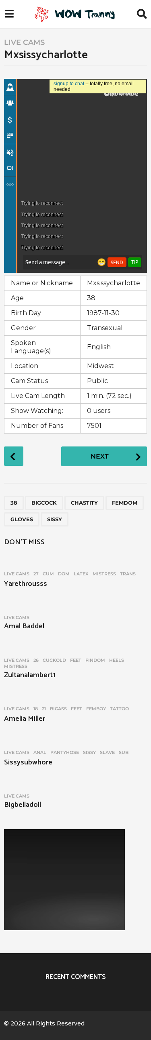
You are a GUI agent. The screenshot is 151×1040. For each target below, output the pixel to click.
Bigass (58, 708)
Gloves (21, 519)
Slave (107, 752)
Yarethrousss (25, 584)
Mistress (104, 573)
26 (36, 660)
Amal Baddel (24, 626)
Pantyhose (64, 752)
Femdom (124, 502)
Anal (39, 752)
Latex (81, 573)
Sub (123, 752)
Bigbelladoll (22, 805)
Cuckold (54, 660)
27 (36, 573)
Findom (95, 660)
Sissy (54, 519)
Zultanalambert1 (29, 675)
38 (13, 502)
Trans (128, 573)
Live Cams (24, 42)
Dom (64, 573)
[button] (9, 14)
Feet (75, 660)
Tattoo (119, 708)
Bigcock (44, 502)
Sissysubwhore (28, 762)
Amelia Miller (24, 719)
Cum (48, 573)
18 (35, 708)
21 (44, 708)
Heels (116, 660)
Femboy (96, 708)
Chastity (84, 502)
